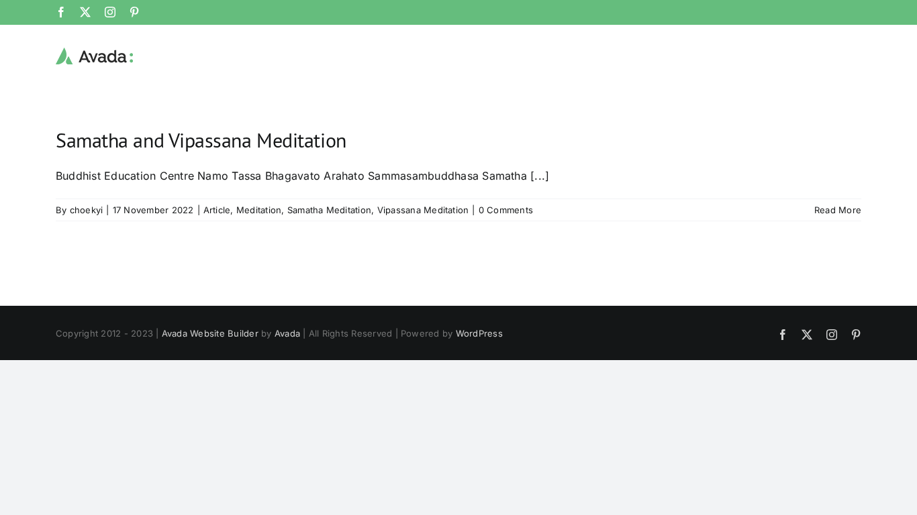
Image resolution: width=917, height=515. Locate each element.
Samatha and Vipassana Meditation (201, 140)
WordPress (479, 333)
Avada (287, 333)
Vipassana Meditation (423, 210)
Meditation (258, 210)
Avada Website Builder (210, 333)
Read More (837, 210)
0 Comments (506, 210)
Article (217, 210)
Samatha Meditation (329, 210)
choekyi (86, 210)
